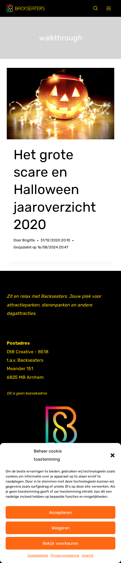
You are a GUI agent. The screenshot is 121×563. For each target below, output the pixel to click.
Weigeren (60, 527)
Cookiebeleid (38, 555)
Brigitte (28, 240)
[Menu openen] (108, 8)
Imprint (87, 555)
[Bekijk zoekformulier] (95, 8)
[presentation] (60, 103)
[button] (112, 455)
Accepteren (60, 512)
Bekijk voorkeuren (60, 543)
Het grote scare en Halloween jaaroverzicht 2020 (55, 190)
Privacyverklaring (65, 555)
